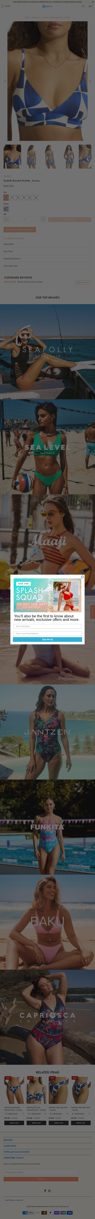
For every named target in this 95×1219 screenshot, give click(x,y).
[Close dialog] (82, 577)
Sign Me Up (47, 639)
